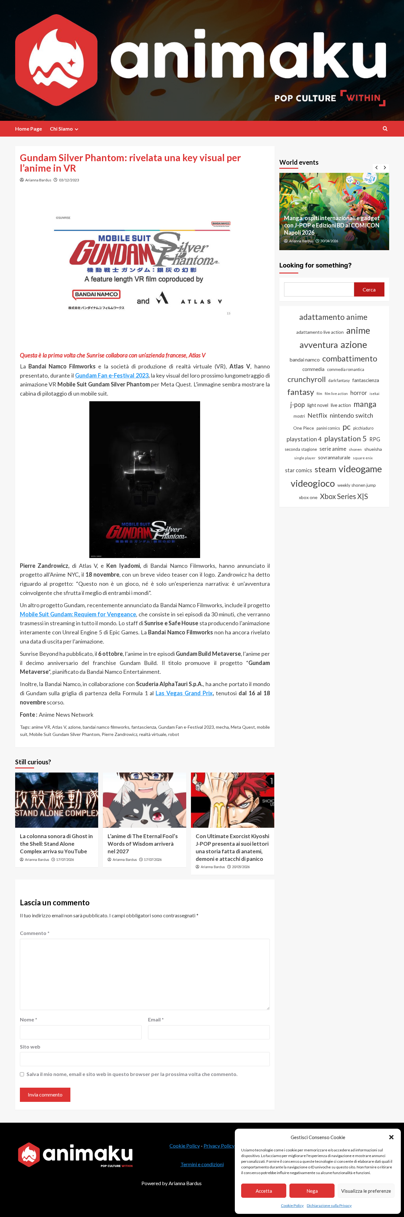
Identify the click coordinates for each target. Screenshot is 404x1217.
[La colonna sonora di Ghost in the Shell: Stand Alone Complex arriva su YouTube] (56, 800)
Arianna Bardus (38, 180)
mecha (222, 727)
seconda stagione (301, 449)
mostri (299, 416)
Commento (35, 933)
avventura (319, 344)
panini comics (328, 428)
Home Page (28, 129)
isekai (374, 393)
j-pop (297, 404)
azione (74, 727)
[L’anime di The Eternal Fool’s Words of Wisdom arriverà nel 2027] (144, 800)
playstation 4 (304, 439)
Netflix (317, 415)
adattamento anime (333, 316)
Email (156, 1019)
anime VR (41, 727)
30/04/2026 (329, 241)
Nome (28, 1019)
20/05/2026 (241, 867)
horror (358, 392)
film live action (336, 393)
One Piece (303, 428)
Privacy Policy (219, 1146)
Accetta (264, 1191)
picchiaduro (363, 428)
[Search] (385, 128)
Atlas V (59, 727)
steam (325, 469)
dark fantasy (339, 380)
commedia (313, 369)
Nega (312, 1191)
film (319, 393)
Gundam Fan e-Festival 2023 (111, 375)
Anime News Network (66, 714)
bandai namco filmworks (106, 727)
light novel (317, 405)
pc (346, 426)
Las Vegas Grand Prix (184, 693)
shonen (355, 449)
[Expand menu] (76, 129)
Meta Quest (243, 727)
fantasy (300, 392)
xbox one (308, 497)
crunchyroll (307, 379)
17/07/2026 (65, 859)
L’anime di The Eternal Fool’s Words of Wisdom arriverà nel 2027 (143, 844)
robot (173, 734)
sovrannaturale (334, 457)
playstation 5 (345, 438)
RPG (374, 439)
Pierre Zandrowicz (119, 734)
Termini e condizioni (202, 1164)
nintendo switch (351, 415)
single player (305, 458)
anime (358, 330)
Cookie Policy (292, 1205)
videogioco (313, 483)
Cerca (369, 289)
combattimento (349, 358)
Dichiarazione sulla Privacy (329, 1205)
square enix (363, 458)
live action (341, 405)
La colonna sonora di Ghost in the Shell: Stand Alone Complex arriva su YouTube (56, 844)
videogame (360, 468)
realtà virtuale (152, 734)
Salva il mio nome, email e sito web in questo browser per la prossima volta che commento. (132, 1074)
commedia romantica (345, 369)
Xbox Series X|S (344, 496)
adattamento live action (320, 332)
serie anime (332, 449)
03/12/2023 (69, 180)
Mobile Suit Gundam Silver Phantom (64, 734)
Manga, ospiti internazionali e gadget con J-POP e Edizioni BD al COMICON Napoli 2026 (332, 225)
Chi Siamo (61, 129)
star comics (298, 470)
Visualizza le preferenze (366, 1191)
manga (365, 404)
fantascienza (143, 727)
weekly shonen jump (356, 485)
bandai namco (304, 359)
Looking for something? (315, 265)
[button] (391, 1137)
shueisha (373, 449)
